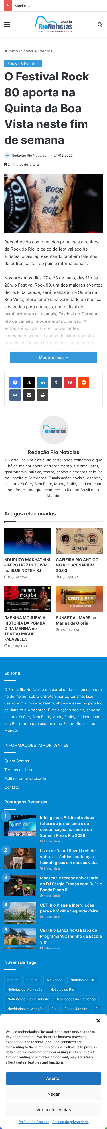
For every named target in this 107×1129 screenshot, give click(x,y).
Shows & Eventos (36, 51)
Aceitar (53, 1078)
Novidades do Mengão (25, 1009)
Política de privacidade (70, 1122)
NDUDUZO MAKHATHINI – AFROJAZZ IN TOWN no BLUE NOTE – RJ (27, 565)
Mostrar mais (52, 357)
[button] (98, 1021)
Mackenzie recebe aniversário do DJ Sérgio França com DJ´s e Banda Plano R (71, 883)
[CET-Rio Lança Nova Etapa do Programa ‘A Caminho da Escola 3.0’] (20, 938)
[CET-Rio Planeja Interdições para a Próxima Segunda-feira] (20, 913)
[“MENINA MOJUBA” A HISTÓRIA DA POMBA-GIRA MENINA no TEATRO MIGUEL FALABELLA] (27, 599)
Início (13, 51)
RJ (97, 1009)
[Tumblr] (56, 382)
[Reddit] (83, 382)
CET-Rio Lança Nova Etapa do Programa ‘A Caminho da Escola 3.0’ (71, 936)
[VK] (15, 395)
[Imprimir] (42, 395)
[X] (29, 382)
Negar (53, 1094)
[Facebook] (15, 382)
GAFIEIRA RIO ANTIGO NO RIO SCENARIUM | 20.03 (77, 565)
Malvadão (54, 980)
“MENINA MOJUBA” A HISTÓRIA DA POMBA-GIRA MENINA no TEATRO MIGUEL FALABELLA (25, 628)
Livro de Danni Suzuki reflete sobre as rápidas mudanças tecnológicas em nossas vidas (69, 856)
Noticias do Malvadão (24, 989)
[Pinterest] (70, 382)
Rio (53, 1009)
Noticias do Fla (82, 980)
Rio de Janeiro (75, 1009)
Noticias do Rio (62, 989)
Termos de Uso (18, 769)
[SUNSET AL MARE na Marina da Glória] (79, 599)
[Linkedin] (42, 382)
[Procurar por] (100, 26)
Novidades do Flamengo (76, 999)
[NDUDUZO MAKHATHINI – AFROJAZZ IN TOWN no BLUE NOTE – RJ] (27, 541)
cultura (13, 980)
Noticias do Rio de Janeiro (28, 999)
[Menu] (7, 26)
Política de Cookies (34, 1122)
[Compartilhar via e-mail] (29, 395)
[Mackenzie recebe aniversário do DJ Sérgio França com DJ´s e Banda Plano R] (20, 885)
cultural (33, 980)
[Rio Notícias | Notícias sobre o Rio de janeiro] (53, 24)
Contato (11, 787)
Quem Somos (16, 761)
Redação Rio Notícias (29, 155)
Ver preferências (53, 1109)
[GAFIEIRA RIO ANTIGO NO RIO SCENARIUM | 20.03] (79, 541)
